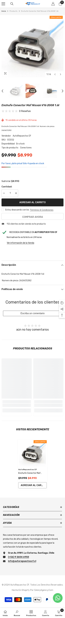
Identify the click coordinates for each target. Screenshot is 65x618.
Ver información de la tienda (20, 243)
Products (14, 11)
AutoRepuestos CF (22, 136)
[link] (16, 405)
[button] (55, 74)
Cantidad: (7, 186)
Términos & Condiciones (41, 210)
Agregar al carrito (32, 202)
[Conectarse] (53, 3)
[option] (32, 46)
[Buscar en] (12, 4)
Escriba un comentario (33, 313)
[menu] (3, 4)
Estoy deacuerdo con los (17, 209)
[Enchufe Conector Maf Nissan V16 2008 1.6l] (32, 452)
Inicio (4, 11)
